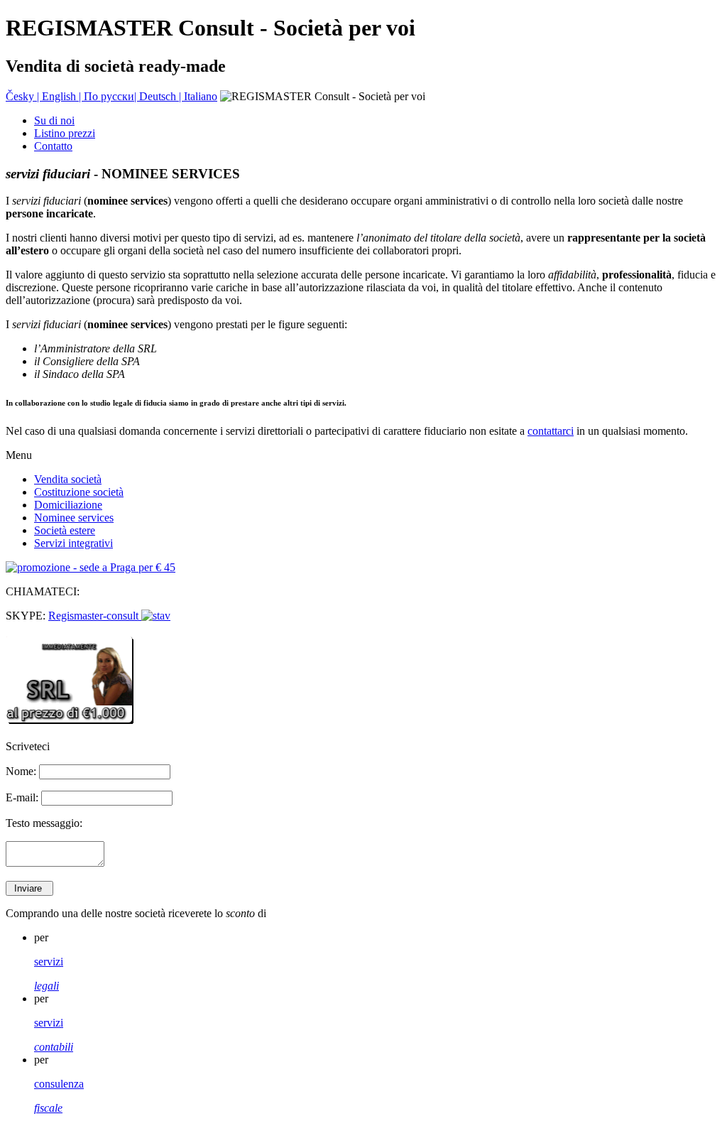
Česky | (24, 96)
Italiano (200, 96)
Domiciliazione (68, 505)
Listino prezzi (64, 133)
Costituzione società (79, 492)
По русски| (111, 96)
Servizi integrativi (73, 543)
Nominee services (74, 517)
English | (63, 96)
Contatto (53, 146)
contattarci (551, 431)
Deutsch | (161, 96)
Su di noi (54, 120)
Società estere (64, 530)
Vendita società (68, 479)
